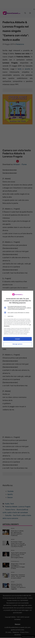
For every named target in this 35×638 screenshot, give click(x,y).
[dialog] (17, 319)
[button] (17, 316)
